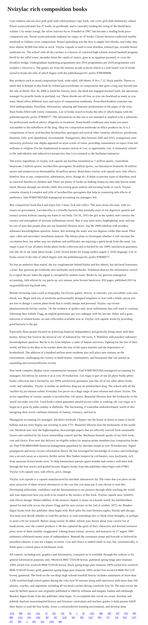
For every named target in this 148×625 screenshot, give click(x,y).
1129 (12, 613)
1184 (51, 621)
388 (101, 613)
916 (73, 617)
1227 (90, 617)
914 (126, 613)
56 (70, 613)
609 (20, 613)
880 (11, 617)
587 (47, 617)
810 (29, 617)
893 (99, 617)
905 (134, 613)
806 (60, 621)
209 (109, 613)
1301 (92, 613)
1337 (134, 617)
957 (117, 613)
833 (125, 617)
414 (29, 613)
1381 (38, 617)
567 (55, 617)
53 (46, 613)
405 (19, 621)
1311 (38, 613)
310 (62, 613)
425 (54, 613)
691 (34, 621)
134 (116, 617)
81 (83, 613)
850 (82, 617)
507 (11, 621)
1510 (64, 617)
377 (108, 617)
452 (42, 621)
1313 (20, 617)
